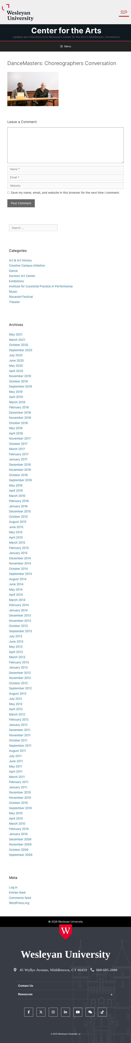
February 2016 (19, 501)
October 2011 (18, 740)
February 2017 (19, 454)
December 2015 (20, 511)
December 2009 (20, 839)
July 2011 (15, 756)
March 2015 (17, 542)
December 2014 (20, 558)
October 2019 (18, 381)
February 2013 (19, 662)
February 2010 (19, 829)
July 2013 (15, 636)
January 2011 (18, 787)
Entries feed (17, 892)
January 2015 (18, 553)
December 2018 (20, 412)
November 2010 (20, 797)
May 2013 (16, 646)
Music (13, 291)
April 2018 (16, 433)
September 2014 (20, 574)
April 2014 (16, 594)
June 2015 (16, 527)
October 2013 (18, 626)
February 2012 (19, 719)
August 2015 (17, 521)
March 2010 (17, 823)
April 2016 (16, 490)
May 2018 (15, 428)
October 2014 (18, 568)
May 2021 (15, 334)
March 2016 (17, 496)
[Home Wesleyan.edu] (65, 932)
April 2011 (15, 771)
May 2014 (16, 589)
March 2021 (17, 339)
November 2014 (20, 563)
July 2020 (16, 355)
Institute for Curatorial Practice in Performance (41, 286)
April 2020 (16, 371)
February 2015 (19, 548)
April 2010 (16, 818)
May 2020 (16, 365)
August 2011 (17, 750)
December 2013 (20, 615)
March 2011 (17, 777)
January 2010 (18, 834)
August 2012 (17, 693)
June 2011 (16, 761)
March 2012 (17, 714)
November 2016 (20, 469)
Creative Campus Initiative (27, 265)
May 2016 (16, 485)
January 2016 (18, 506)
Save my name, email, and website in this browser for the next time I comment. (65, 192)
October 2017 (18, 443)
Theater (14, 302)
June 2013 (16, 641)
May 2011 (15, 766)
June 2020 (16, 360)
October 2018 (18, 423)
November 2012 (20, 678)
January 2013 (18, 667)
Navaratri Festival (21, 296)
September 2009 (20, 855)
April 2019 (16, 397)
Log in (13, 887)
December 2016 (20, 464)
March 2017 (17, 449)
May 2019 (16, 391)
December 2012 (20, 672)
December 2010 (20, 792)
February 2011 (18, 782)
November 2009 (20, 844)
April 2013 (16, 652)
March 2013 (17, 657)
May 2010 (16, 813)
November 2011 (20, 735)
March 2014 (17, 600)
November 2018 (20, 417)
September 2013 (20, 631)
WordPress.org (19, 903)
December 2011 (19, 730)
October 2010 (18, 802)
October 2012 (18, 683)
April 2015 (16, 537)
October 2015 (18, 516)
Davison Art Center (22, 276)
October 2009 (18, 849)
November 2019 (20, 376)
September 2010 (20, 808)
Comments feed (20, 898)
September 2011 (20, 745)
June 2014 (16, 584)
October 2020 (18, 345)
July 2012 (15, 698)
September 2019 (20, 386)
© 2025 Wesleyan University (64, 1034)
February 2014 (19, 605)
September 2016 (20, 480)
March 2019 (17, 402)
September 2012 (20, 688)
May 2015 (15, 532)
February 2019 (19, 407)
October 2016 (18, 475)
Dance (13, 270)
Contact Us (25, 985)
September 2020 (20, 350)
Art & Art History (20, 260)
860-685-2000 (106, 970)
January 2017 (18, 459)
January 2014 (18, 610)
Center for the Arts (66, 30)
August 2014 (17, 579)
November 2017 (20, 438)
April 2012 (16, 709)
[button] (124, 12)
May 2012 (15, 704)
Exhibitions (16, 281)
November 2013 (20, 620)
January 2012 (18, 724)
